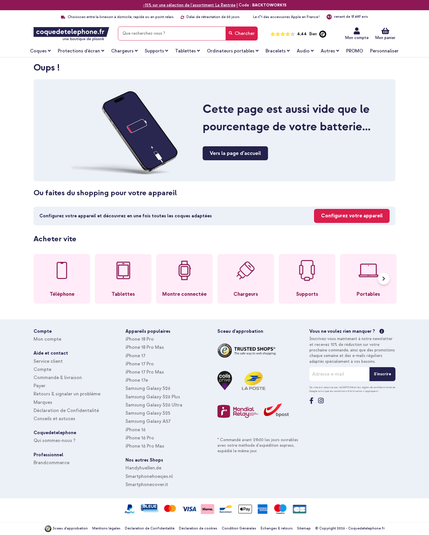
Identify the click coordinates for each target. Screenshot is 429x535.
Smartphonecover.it (146, 485)
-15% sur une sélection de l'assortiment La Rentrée (189, 5)
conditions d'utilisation (348, 391)
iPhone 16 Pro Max (144, 446)
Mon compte (357, 37)
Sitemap (304, 528)
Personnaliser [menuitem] (384, 51)
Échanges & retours (277, 528)
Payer (40, 386)
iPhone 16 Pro (139, 438)
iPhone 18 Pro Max (144, 347)
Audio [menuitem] (303, 51)
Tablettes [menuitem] (185, 51)
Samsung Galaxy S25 (147, 413)
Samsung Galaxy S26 (147, 388)
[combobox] (188, 34)
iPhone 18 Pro (139, 339)
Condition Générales (239, 528)
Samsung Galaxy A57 (147, 421)
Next (384, 278)
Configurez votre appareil (352, 215)
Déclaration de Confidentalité (66, 410)
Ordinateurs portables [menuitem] (230, 51)
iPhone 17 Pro (139, 364)
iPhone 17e (136, 380)
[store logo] (71, 34)
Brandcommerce (51, 463)
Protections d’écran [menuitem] (79, 51)
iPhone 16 (135, 430)
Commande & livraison (58, 378)
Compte (42, 369)
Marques (43, 402)
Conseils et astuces (54, 419)
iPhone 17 (135, 356)
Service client (48, 361)
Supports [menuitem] (154, 51)
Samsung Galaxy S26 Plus (152, 397)
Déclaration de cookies (198, 528)
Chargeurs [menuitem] (122, 51)
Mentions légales (106, 528)
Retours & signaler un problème (67, 394)
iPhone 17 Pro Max (144, 372)
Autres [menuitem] (328, 51)
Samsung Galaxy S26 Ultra (153, 405)
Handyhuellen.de (143, 468)
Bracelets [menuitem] (276, 51)
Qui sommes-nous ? (54, 441)
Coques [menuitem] (38, 51)
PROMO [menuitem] (354, 51)
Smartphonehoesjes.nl (149, 476)
